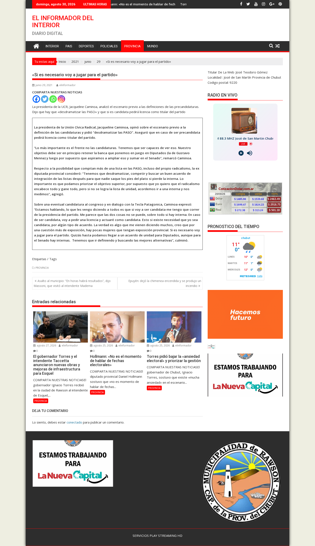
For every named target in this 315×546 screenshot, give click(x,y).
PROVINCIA (132, 46)
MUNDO (152, 46)
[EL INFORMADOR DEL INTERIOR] (36, 45)
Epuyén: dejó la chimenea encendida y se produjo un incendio (164, 283)
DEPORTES (86, 46)
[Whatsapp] (53, 99)
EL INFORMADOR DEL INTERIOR (63, 21)
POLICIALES (109, 46)
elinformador (67, 85)
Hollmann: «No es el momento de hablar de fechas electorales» (112, 4)
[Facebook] (36, 99)
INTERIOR (52, 46)
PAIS (69, 46)
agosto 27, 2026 (46, 345)
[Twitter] (44, 99)
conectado (74, 422)
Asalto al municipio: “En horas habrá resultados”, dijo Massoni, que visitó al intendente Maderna (72, 283)
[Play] (241, 153)
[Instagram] (61, 99)
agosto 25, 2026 (103, 345)
